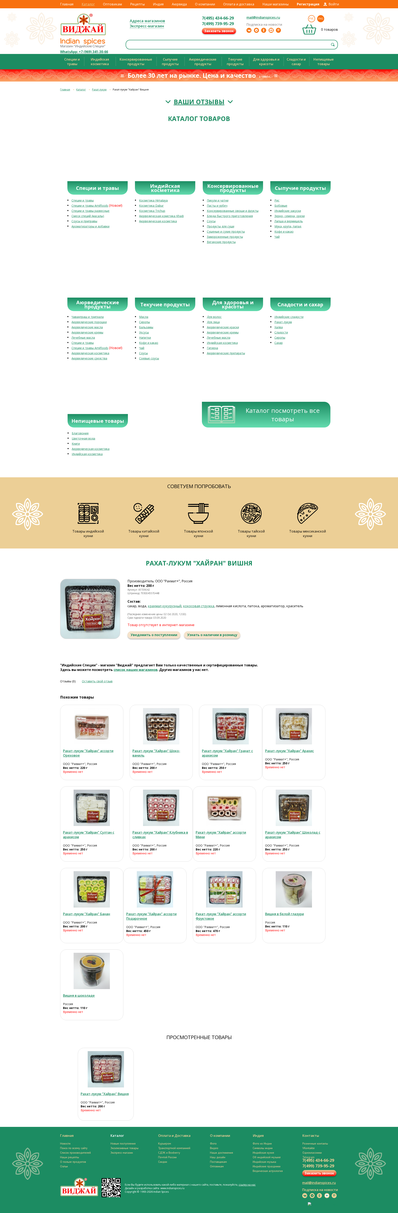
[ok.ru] (263, 30)
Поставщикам (218, 1162)
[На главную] (83, 35)
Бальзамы (146, 327)
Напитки (145, 338)
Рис (276, 200)
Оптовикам (112, 4)
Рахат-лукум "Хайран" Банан (86, 914)
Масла (143, 317)
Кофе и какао (284, 231)
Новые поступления (123, 1143)
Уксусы (144, 332)
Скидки (162, 1162)
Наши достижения (221, 1152)
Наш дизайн (217, 1157)
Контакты (310, 1135)
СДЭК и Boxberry (169, 1152)
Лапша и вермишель (288, 221)
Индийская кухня (263, 1152)
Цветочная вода (83, 438)
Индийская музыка (264, 1162)
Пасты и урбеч (217, 206)
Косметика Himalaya (153, 200)
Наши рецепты (69, 1157)
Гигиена (212, 348)
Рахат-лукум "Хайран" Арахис (289, 751)
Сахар (278, 343)
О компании (205, 4)
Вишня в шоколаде (79, 995)
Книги (76, 444)
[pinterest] (278, 30)
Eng (320, 18)
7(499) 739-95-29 (218, 23)
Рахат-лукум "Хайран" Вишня (105, 1094)
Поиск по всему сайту (73, 1148)
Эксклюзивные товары (124, 1148)
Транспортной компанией (174, 1148)
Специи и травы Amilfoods (90, 206)
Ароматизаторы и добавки (90, 226)
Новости (65, 1143)
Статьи (64, 1166)
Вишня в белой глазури (284, 914)
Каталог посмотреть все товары (283, 414)
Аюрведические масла (87, 327)
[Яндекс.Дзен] (271, 30)
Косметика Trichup (152, 211)
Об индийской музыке (267, 1157)
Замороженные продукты (225, 237)
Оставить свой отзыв (97, 681)
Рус (311, 18)
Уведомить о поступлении (154, 635)
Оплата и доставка (238, 4)
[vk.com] (248, 30)
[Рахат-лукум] (91, 726)
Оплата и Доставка (174, 1135)
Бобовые (280, 206)
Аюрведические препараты (226, 353)
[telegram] (256, 30)
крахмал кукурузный (164, 606)
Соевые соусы (149, 358)
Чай (277, 237)
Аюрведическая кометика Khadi (161, 216)
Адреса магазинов (147, 20)
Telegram (308, 1157)
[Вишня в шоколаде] (91, 971)
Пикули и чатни (217, 200)
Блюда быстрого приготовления (230, 216)
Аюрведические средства (89, 358)
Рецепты (137, 4)
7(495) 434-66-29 (218, 18)
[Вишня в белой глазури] (294, 889)
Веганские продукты (221, 242)
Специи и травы (83, 200)
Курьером (164, 1143)
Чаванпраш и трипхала (88, 317)
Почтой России (167, 1157)
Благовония (80, 433)
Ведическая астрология (268, 1171)
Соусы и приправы (84, 221)
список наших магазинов (136, 669)
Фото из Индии (262, 1143)
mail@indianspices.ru (263, 17)
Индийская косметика (222, 343)
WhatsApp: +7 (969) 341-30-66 (84, 51)
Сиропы (144, 322)
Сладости (281, 332)
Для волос (214, 317)
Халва (278, 327)
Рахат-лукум (99, 89)
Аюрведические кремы (87, 332)
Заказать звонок (219, 31)
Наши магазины (275, 4)
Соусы (211, 221)
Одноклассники (312, 1152)
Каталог (88, 4)
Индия (158, 4)
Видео (214, 1148)
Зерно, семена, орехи (289, 216)
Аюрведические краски (223, 327)
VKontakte (308, 1148)
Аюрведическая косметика (158, 221)
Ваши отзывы (199, 102)
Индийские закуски (287, 211)
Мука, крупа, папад (287, 226)
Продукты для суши (220, 226)
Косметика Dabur (151, 206)
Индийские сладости (288, 317)
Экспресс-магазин (147, 25)
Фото (213, 1143)
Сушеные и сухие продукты (226, 231)
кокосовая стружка (198, 606)
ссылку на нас (247, 1184)
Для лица (213, 322)
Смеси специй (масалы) (88, 216)
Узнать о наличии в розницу (212, 635)
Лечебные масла (83, 338)
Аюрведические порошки (89, 322)
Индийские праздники (266, 1166)
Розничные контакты (315, 1143)
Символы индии (263, 1148)
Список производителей (75, 1152)
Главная (66, 4)
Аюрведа (179, 4)
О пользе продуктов (73, 1162)
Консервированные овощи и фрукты (232, 211)
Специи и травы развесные (90, 211)
